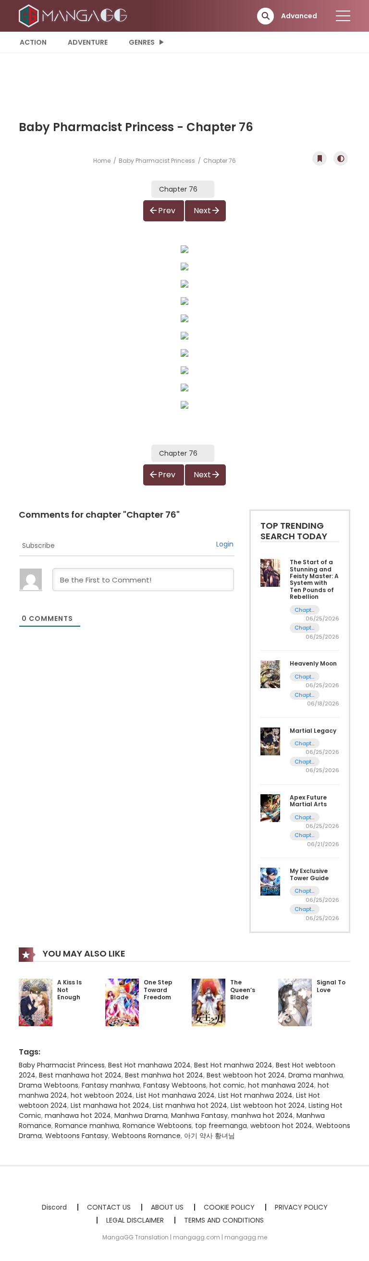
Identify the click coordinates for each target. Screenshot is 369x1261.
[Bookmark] (319, 158)
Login (225, 544)
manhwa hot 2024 (262, 1115)
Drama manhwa (315, 1075)
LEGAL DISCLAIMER (135, 1220)
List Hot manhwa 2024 (255, 1095)
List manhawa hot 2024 (110, 1105)
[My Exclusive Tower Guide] (270, 881)
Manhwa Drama (141, 1115)
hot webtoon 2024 (102, 1095)
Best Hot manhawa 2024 (149, 1065)
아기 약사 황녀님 (209, 1135)
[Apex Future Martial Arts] (270, 807)
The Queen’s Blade (242, 989)
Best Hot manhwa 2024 (233, 1065)
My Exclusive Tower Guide (309, 874)
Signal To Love (331, 986)
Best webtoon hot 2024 (246, 1075)
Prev (166, 210)
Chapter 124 (305, 909)
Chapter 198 (305, 628)
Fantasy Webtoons (174, 1085)
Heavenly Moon (313, 663)
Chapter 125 (305, 891)
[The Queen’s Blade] (208, 1001)
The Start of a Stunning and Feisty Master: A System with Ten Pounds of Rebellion (314, 579)
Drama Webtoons (48, 1085)
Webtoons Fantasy (76, 1135)
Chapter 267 (305, 695)
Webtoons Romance (146, 1135)
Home (102, 161)
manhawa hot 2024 (78, 1115)
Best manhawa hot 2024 (80, 1075)
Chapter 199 (305, 610)
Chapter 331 (305, 817)
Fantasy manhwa (111, 1085)
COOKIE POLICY (229, 1207)
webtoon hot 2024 (281, 1125)
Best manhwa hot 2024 (164, 1075)
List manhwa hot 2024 (190, 1105)
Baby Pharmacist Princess (157, 161)
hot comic (227, 1085)
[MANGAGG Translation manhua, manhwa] (74, 15)
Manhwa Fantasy (199, 1115)
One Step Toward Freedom (158, 989)
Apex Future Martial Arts (308, 800)
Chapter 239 (305, 762)
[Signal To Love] (295, 1001)
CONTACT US (109, 1207)
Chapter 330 (305, 835)
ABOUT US (167, 1207)
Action (33, 42)
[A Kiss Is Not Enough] (35, 1001)
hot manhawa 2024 (281, 1085)
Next (202, 210)
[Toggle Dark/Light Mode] (340, 158)
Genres (142, 42)
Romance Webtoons (157, 1125)
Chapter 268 (305, 677)
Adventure (88, 42)
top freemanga (221, 1125)
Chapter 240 (305, 744)
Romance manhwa (87, 1125)
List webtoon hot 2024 (268, 1105)
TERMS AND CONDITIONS (224, 1220)
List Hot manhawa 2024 (175, 1095)
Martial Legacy (313, 731)
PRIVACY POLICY (301, 1207)
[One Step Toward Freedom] (122, 1001)
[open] (343, 16)
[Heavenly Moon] (270, 674)
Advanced (299, 16)
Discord (54, 1207)
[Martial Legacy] (270, 740)
